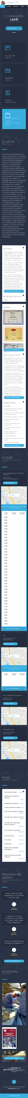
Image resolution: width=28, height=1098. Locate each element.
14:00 (6, 569)
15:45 (6, 589)
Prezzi (22, 6)
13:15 (6, 560)
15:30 (6, 586)
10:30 (6, 534)
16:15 (6, 595)
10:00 (6, 528)
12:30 (6, 551)
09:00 (5, 517)
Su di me (9, 6)
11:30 (6, 540)
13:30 (6, 563)
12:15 (6, 549)
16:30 (6, 598)
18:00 (6, 615)
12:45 (6, 554)
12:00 (6, 546)
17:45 (6, 612)
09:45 (5, 526)
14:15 (6, 572)
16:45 (6, 600)
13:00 (6, 557)
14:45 (5, 577)
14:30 (6, 575)
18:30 (6, 621)
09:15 (6, 520)
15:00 (6, 580)
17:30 (6, 609)
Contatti (15, 6)
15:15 (6, 583)
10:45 (6, 537)
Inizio (2, 6)
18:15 (6, 618)
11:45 (6, 543)
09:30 (5, 523)
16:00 (6, 592)
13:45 (6, 566)
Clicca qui (19, 1069)
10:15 (6, 531)
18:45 (6, 623)
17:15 (6, 606)
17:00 (6, 603)
